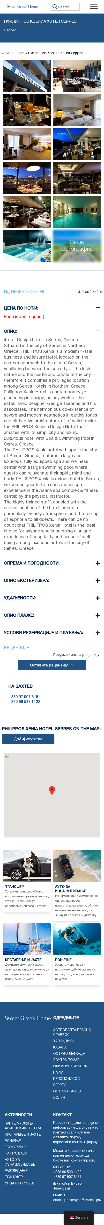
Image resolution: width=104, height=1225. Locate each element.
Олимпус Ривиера (70, 1066)
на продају (16, 1153)
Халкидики (63, 1041)
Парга (58, 1072)
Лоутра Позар (66, 1060)
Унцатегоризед (20, 1183)
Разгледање (16, 1171)
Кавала (60, 1047)
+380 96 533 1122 (67, 1172)
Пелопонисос (66, 1079)
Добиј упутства (28, 739)
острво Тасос (67, 1091)
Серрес (18, 52)
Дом (5, 52)
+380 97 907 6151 (67, 1177)
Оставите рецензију (49, 665)
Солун (59, 1097)
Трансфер (14, 1177)
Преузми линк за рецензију (76, 654)
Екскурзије (16, 1147)
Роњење (13, 1141)
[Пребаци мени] (94, 6)
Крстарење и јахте (23, 1134)
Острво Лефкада (69, 1053)
